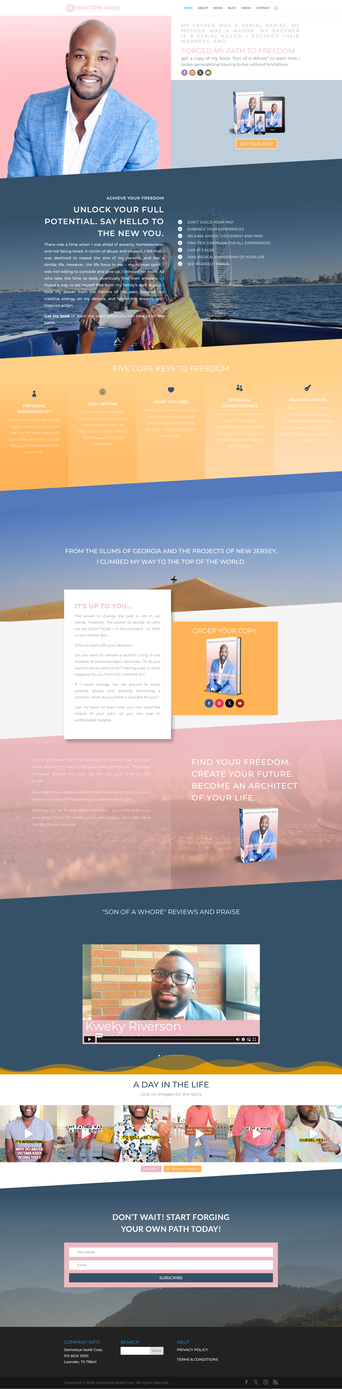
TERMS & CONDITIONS (197, 1359)
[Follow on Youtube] (208, 72)
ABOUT (203, 8)
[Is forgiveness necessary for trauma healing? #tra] (142, 1133)
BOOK (218, 8)
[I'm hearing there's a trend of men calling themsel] (313, 1133)
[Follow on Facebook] (184, 72)
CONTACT (263, 8)
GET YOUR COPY (256, 143)
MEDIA (246, 8)
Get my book (57, 316)
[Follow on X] (200, 72)
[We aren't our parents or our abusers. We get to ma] (256, 1133)
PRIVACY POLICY (192, 1350)
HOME (188, 8)
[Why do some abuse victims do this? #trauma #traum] (28, 1133)
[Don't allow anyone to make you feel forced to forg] (199, 1133)
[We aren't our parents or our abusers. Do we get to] (85, 1133)
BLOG (232, 8)
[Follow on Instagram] (192, 72)
